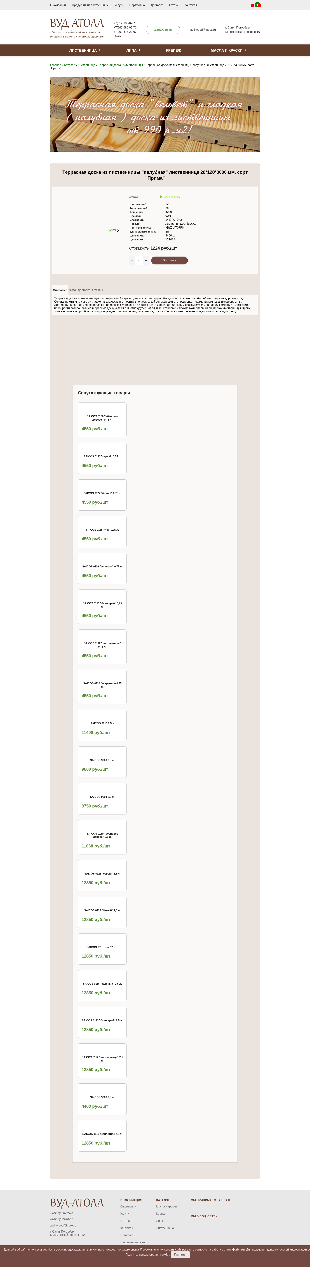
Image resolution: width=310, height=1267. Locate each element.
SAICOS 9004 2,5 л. (102, 796)
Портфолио (137, 5)
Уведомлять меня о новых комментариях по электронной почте (183, 336)
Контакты (191, 5)
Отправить (72, 337)
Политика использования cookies (148, 1254)
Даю (112, 336)
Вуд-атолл (77, 28)
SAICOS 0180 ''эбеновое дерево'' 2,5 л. (102, 835)
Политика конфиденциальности (131, 1239)
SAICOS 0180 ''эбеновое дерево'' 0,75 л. (102, 418)
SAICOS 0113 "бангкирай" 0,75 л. (102, 605)
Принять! (180, 1254)
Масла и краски (226, 50)
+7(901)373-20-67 (125, 31)
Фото (72, 290)
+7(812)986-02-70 (125, 23)
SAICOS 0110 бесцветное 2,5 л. (102, 1133)
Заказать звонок (163, 29)
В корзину (169, 260)
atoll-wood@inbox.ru (63, 1225)
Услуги (118, 5)
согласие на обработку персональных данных (115, 336)
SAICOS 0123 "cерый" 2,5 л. (102, 873)
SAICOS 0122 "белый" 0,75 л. (102, 493)
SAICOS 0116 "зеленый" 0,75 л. (102, 566)
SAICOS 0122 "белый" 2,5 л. (102, 910)
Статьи (174, 5)
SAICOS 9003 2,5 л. (102, 1097)
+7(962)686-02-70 (125, 27)
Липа (131, 50)
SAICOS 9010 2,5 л (102, 723)
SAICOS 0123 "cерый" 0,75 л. (102, 456)
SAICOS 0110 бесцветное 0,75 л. (102, 685)
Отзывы (97, 290)
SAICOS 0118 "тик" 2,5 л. (102, 947)
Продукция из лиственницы (90, 5)
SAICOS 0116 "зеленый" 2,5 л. (102, 983)
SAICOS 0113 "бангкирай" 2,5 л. (102, 1020)
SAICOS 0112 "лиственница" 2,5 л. (102, 1059)
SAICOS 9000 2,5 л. (102, 760)
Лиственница (83, 50)
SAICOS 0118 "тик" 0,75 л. (102, 529)
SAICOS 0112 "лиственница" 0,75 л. (102, 645)
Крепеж (173, 50)
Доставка (157, 5)
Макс (118, 36)
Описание (60, 290)
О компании (58, 5)
